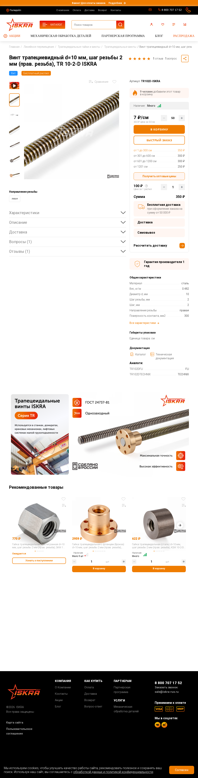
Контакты (116, 10)
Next (180, 526)
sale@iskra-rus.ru (150, 10)
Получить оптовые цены (159, 176)
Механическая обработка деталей (61, 35)
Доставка (89, 10)
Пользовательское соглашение (19, 731)
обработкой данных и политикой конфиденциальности (113, 772)
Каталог (140, 354)
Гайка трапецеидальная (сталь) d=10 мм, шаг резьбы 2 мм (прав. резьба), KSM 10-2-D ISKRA (158, 546)
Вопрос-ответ (93, 706)
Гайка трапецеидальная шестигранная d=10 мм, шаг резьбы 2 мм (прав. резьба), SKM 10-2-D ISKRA (38, 546)
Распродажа (184, 35)
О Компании (63, 687)
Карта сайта (14, 722)
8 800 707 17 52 (172, 9)
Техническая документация (165, 356)
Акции (14, 35)
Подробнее (115, 3)
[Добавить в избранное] (64, 499)
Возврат (102, 10)
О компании (62, 10)
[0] (163, 24)
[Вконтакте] (157, 725)
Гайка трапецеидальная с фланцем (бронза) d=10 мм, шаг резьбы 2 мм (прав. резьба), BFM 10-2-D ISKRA (98, 546)
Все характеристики (143, 322)
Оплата (77, 10)
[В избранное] (115, 81)
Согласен (181, 770)
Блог (159, 35)
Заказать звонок (166, 687)
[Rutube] (164, 725)
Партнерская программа (123, 35)
